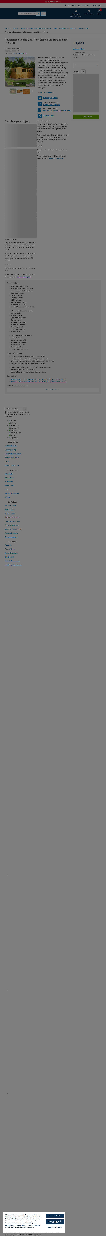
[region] (34, 1222)
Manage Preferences (55, 1227)
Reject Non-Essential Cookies (55, 1221)
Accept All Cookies (55, 1216)
